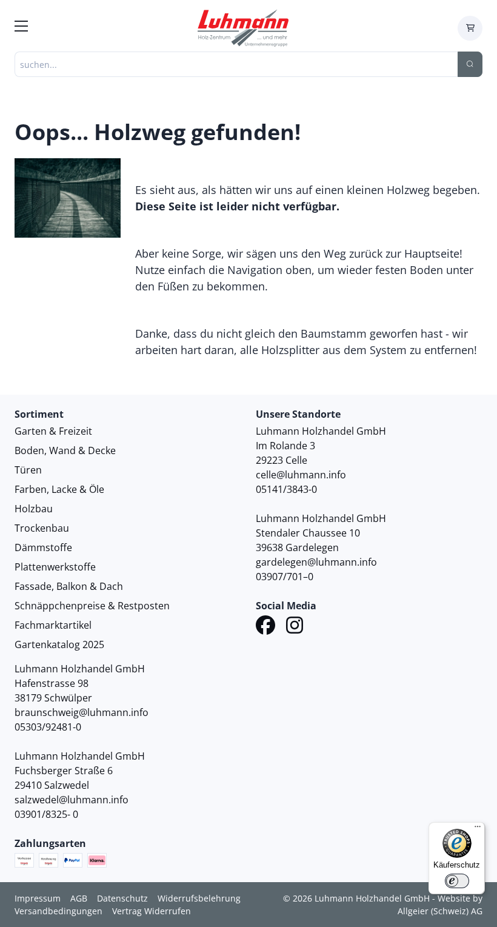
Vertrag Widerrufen (151, 911)
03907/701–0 (284, 576)
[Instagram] (294, 626)
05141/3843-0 (286, 489)
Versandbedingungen (58, 911)
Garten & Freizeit (53, 431)
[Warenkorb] (470, 28)
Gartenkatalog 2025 (59, 644)
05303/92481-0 (48, 727)
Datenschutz (122, 898)
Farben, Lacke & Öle (59, 489)
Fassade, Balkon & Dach (69, 586)
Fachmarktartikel (53, 625)
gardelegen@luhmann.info (316, 562)
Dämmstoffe (43, 547)
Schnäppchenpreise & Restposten (92, 605)
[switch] (457, 881)
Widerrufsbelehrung (199, 898)
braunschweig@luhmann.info (81, 712)
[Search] (470, 64)
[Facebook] (265, 626)
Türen (28, 470)
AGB (78, 898)
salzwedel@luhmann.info (71, 799)
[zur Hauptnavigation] (21, 28)
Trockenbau (42, 528)
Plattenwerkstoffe (55, 567)
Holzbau (34, 508)
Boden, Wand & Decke (65, 450)
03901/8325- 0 (46, 814)
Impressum (38, 898)
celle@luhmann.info (301, 474)
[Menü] (477, 829)
